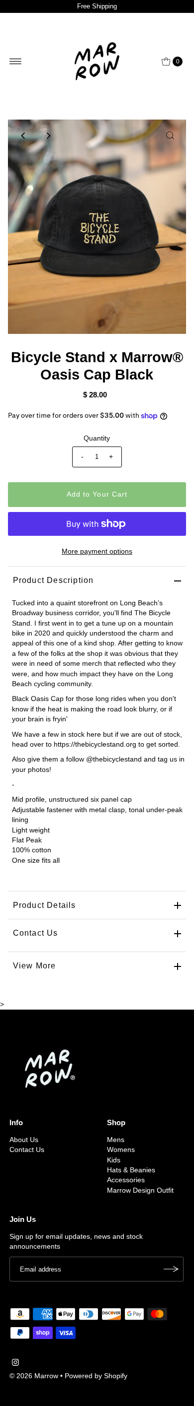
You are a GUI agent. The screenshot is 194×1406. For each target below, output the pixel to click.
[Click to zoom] (170, 135)
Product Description (53, 580)
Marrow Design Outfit (140, 1190)
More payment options (97, 551)
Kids (113, 1160)
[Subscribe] (171, 1269)
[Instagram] (15, 1363)
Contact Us (35, 933)
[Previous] (24, 135)
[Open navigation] (15, 61)
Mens (115, 1140)
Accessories (126, 1180)
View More (34, 965)
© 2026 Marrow (33, 1376)
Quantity (97, 438)
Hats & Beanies (131, 1170)
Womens (121, 1149)
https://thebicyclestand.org (95, 744)
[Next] (48, 135)
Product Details (44, 905)
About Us (23, 1140)
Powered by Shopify (96, 1376)
